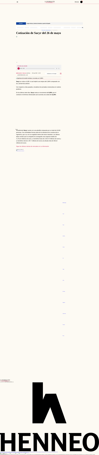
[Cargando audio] (19, 68)
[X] (1, 452)
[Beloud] (27, 452)
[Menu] (17, 2)
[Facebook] (6, 452)
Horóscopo (64, 202)
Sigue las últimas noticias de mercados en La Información (32, 146)
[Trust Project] (19, 149)
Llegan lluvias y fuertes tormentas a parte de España (38, 23)
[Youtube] (22, 452)
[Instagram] (12, 452)
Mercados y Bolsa (21, 73)
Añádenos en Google (51, 73)
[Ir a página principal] (50, 2)
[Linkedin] (17, 452)
